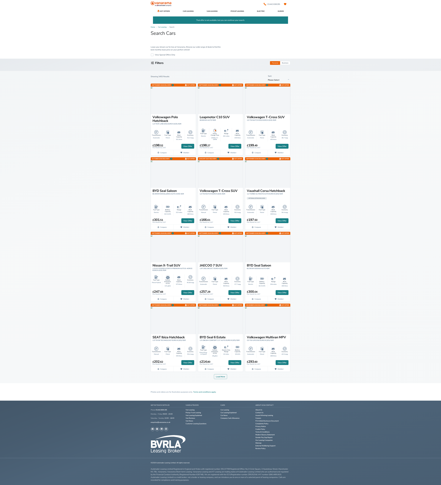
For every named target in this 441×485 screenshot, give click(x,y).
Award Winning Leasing (264, 415)
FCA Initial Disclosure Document (267, 421)
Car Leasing (224, 410)
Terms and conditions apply (204, 392)
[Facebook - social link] (152, 429)
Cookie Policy (260, 429)
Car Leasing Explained (228, 413)
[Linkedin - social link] (161, 429)
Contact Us (259, 413)
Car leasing (162, 27)
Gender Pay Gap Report (264, 437)
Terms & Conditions (262, 432)
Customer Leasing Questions (196, 424)
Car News (224, 415)
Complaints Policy (261, 424)
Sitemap (258, 443)
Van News (189, 421)
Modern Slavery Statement (265, 435)
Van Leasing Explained (194, 415)
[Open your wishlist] (285, 4)
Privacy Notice (260, 426)
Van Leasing (190, 410)
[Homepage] (161, 4)
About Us (258, 410)
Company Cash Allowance (229, 418)
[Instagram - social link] (157, 429)
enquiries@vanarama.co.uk (160, 422)
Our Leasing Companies (264, 440)
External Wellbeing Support (265, 446)
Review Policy (260, 448)
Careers (258, 418)
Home (153, 27)
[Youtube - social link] (166, 429)
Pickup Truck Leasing (193, 413)
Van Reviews (190, 418)
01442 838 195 (161, 410)
